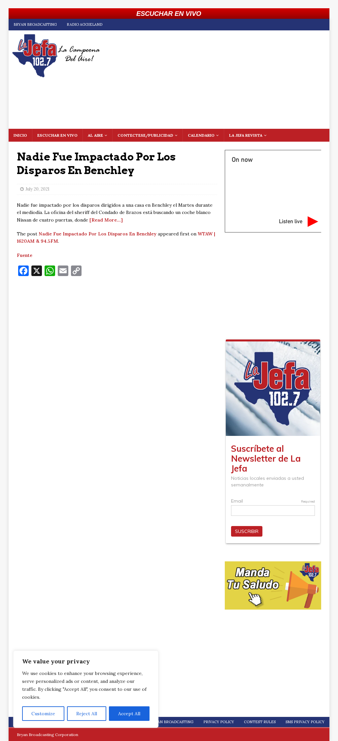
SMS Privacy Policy (305, 722)
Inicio (20, 135)
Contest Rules (260, 722)
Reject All (86, 714)
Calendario (201, 135)
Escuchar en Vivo (57, 135)
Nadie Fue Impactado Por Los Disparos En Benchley (97, 234)
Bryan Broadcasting (35, 24)
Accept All (129, 714)
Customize (43, 714)
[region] (85, 689)
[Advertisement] (117, 329)
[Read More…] (106, 220)
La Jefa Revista (245, 135)
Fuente (24, 255)
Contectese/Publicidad (145, 135)
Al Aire (95, 135)
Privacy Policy (218, 722)
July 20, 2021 (37, 189)
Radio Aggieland (84, 24)
